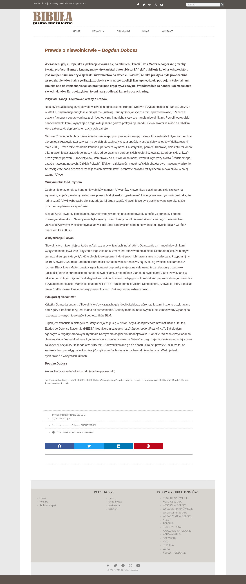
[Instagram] (155, 4)
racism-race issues (82, 432)
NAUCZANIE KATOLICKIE (177, 530)
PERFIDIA (168, 545)
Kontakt (167, 31)
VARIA (166, 549)
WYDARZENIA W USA (175, 512)
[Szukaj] (222, 4)
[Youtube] (161, 4)
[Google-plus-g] (149, 4)
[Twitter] (143, 4)
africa (67, 432)
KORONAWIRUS (172, 534)
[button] (59, 446)
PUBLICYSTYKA (88, 425)
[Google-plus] (123, 565)
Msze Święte (115, 501)
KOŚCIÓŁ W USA (172, 501)
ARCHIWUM (123, 31)
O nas (145, 31)
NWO (165, 541)
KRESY (167, 520)
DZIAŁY (96, 31)
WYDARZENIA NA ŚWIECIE (178, 509)
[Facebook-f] (137, 4)
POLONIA (168, 523)
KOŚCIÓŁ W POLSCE (174, 505)
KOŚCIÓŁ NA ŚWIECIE (175, 498)
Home (76, 31)
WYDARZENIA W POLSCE (177, 516)
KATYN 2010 (169, 538)
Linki (110, 498)
